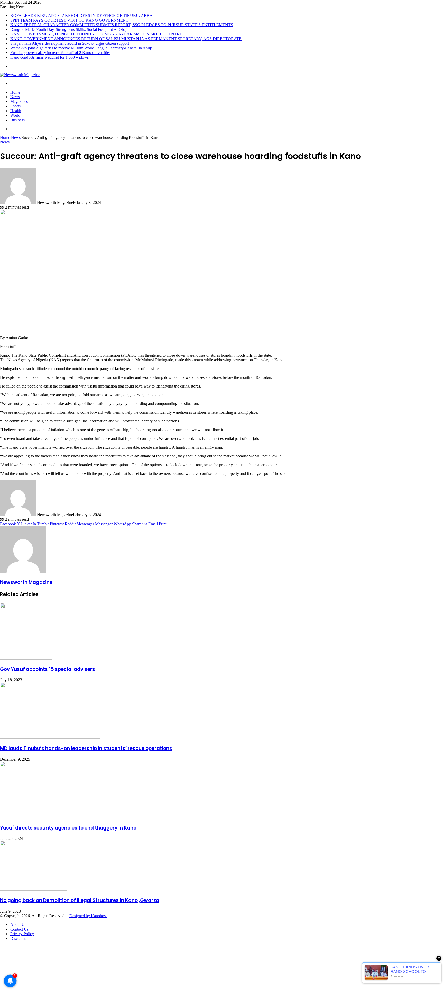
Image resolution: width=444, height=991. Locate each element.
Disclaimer (19, 938)
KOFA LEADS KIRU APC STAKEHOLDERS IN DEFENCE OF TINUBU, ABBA (81, 15)
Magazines (19, 101)
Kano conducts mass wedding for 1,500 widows (49, 57)
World (15, 115)
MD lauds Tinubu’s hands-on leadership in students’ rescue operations (86, 748)
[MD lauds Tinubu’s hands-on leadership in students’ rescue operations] (50, 737)
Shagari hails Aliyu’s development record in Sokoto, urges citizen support (69, 43)
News (15, 97)
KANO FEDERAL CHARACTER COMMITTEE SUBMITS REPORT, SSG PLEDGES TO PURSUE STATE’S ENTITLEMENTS (121, 25)
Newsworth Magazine (26, 582)
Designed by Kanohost (88, 916)
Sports (15, 106)
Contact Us (19, 929)
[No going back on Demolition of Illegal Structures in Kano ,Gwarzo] (33, 889)
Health (15, 111)
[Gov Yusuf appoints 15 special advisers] (26, 658)
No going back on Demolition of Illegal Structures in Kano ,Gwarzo (79, 900)
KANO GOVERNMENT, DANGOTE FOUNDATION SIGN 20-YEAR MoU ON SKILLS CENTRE (96, 34)
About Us (18, 924)
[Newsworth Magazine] (20, 75)
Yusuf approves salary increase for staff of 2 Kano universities (60, 52)
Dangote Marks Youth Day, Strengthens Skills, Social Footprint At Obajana (71, 29)
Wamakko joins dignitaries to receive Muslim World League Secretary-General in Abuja (81, 48)
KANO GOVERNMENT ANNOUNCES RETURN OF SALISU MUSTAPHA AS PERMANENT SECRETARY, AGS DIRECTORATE (126, 39)
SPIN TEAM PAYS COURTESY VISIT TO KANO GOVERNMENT (69, 20)
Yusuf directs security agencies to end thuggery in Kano (68, 827)
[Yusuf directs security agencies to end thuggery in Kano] (50, 817)
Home (15, 92)
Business (17, 120)
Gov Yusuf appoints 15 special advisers (47, 669)
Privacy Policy (22, 934)
